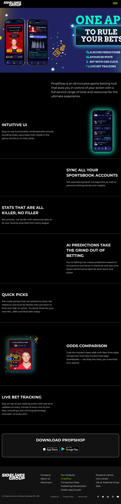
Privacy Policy (68, 497)
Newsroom (46, 482)
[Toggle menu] (115, 3)
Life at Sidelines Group (107, 482)
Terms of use (82, 497)
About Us (45, 478)
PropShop (66, 478)
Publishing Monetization (74, 486)
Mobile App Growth (71, 490)
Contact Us (55, 497)
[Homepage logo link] (12, 4)
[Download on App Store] (51, 452)
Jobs (98, 486)
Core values (102, 478)
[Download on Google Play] (69, 452)
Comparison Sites (70, 482)
